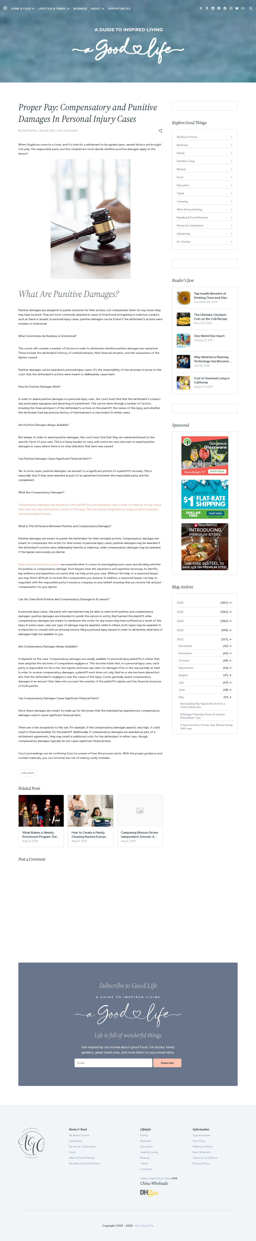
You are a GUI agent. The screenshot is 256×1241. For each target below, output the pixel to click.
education (27, 773)
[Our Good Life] (128, 45)
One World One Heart (209, 336)
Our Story (199, 1141)
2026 (180, 602)
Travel (180, 193)
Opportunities (119, 8)
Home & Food (21, 8)
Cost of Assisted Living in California (212, 380)
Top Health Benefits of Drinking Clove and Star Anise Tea (210, 296)
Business (80, 8)
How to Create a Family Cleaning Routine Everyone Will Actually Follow (90, 835)
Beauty (181, 169)
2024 (180, 621)
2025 (180, 611)
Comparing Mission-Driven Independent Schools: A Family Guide (139, 835)
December (185, 646)
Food (180, 177)
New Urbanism (202, 1152)
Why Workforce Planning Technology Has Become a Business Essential (212, 359)
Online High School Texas (156, 1178)
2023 (180, 630)
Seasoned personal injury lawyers (39, 564)
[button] (160, 130)
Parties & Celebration (190, 225)
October (184, 660)
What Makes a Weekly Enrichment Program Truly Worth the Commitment (40, 835)
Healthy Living (186, 161)
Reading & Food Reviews (192, 217)
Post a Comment (68, 130)
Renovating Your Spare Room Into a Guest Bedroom (202, 705)
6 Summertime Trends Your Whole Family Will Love (206, 726)
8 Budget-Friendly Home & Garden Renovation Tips (202, 716)
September (186, 668)
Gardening (183, 233)
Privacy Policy (201, 1163)
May (181, 697)
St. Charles (183, 241)
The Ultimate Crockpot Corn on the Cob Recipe (210, 317)
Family (181, 153)
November (185, 653)
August (183, 675)
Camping (182, 201)
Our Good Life (144, 1225)
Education (183, 185)
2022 (180, 639)
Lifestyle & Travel (52, 8)
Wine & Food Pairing (189, 209)
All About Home (187, 137)
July (181, 682)
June (182, 689)
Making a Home (203, 1146)
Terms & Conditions (205, 1157)
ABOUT (96, 8)
